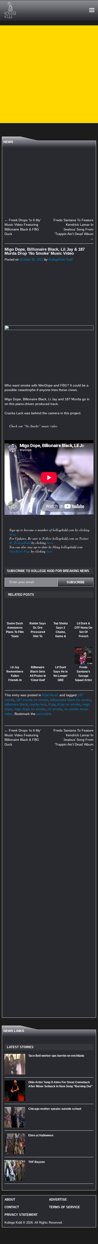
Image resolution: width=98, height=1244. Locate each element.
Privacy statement (21, 1214)
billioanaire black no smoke (70, 700)
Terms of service (64, 1207)
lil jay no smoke (68, 704)
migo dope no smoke (30, 709)
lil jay (51, 704)
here (12, 534)
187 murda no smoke (32, 700)
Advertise (58, 1199)
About (10, 1199)
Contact (12, 1207)
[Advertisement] (49, 74)
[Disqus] (49, 821)
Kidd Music (50, 695)
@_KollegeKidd (19, 542)
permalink (43, 714)
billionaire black (16, 704)
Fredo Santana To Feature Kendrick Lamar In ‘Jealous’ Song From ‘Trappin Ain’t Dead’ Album (73, 229)
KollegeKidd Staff (61, 259)
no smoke (55, 709)
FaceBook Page (19, 551)
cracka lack (37, 704)
